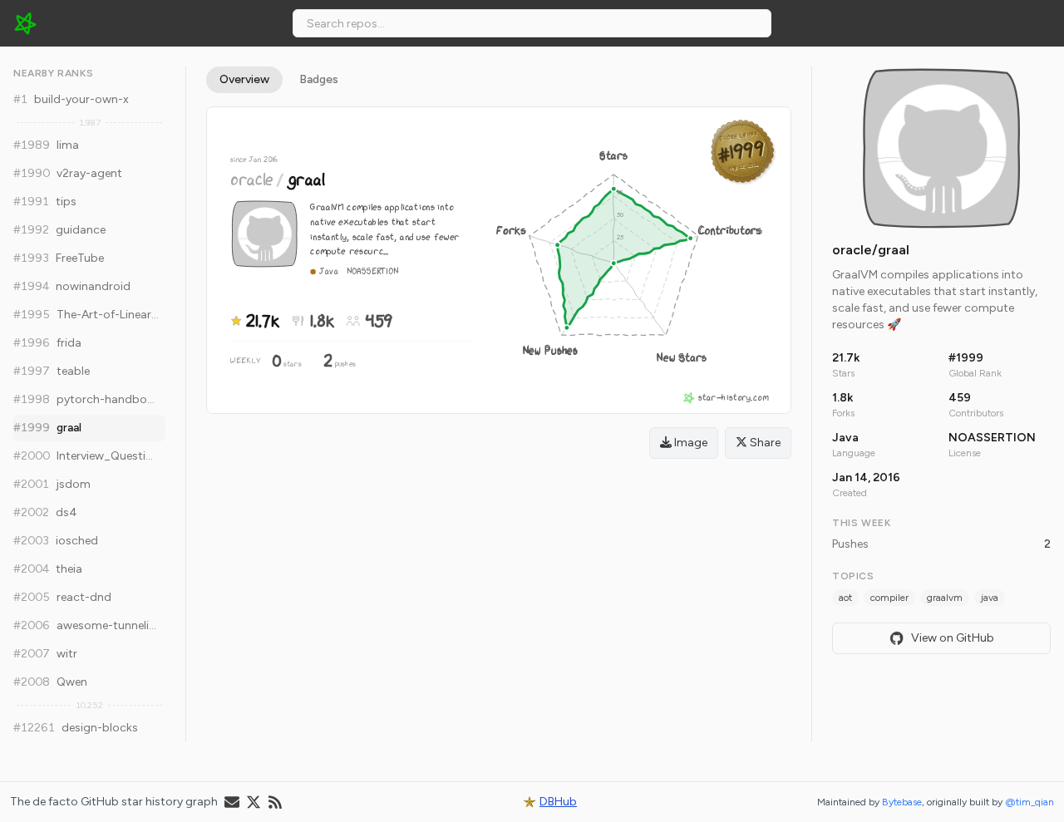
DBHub (558, 802)
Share (764, 443)
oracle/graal (870, 250)
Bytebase (902, 802)
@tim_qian (1029, 802)
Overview (244, 79)
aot (845, 597)
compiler (889, 597)
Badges (318, 79)
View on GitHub (952, 638)
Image (689, 443)
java (989, 597)
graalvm (945, 597)
